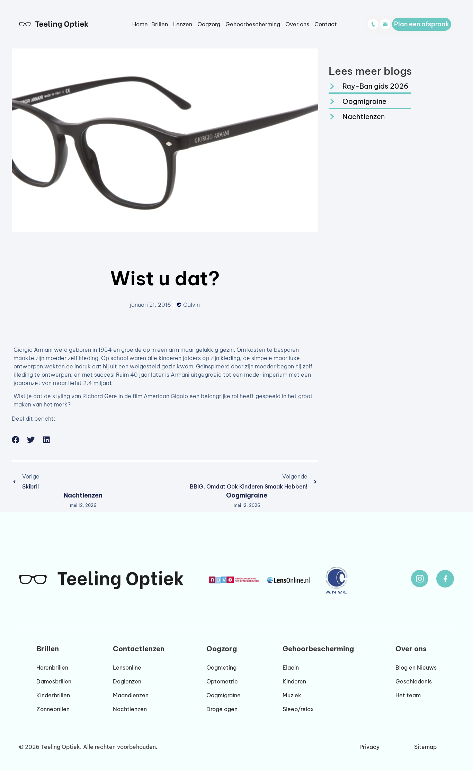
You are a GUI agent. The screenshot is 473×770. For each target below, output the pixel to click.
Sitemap (425, 746)
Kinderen (294, 681)
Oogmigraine (246, 495)
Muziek (292, 695)
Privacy (369, 746)
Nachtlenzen (82, 495)
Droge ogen (222, 709)
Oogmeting (221, 667)
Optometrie (222, 681)
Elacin (291, 667)
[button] (16, 440)
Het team (408, 695)
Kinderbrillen (53, 695)
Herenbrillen (52, 667)
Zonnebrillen (53, 709)
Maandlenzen (131, 695)
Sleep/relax (298, 709)
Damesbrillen (53, 681)
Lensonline (127, 667)
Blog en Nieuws (416, 667)
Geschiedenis (413, 681)
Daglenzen (127, 681)
